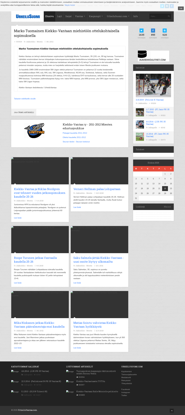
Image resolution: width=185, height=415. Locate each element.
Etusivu (49, 16)
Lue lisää (17, 218)
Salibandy (28, 395)
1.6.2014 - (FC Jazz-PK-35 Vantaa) (157, 135)
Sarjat (68, 16)
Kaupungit (95, 16)
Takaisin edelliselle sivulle (25, 99)
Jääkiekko (142, 103)
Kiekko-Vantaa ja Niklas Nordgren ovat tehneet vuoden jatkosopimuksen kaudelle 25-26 (39, 192)
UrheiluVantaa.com (27, 410)
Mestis (40, 41)
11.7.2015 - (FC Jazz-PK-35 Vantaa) (157, 110)
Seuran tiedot (68, 142)
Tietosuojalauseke (129, 374)
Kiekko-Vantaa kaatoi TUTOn (90, 381)
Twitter (124, 395)
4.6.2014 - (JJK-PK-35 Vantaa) (156, 122)
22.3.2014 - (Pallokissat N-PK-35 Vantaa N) (41, 381)
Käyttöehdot (126, 371)
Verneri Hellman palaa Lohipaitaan (97, 189)
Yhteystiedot (126, 383)
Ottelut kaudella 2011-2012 (74, 137)
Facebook (125, 389)
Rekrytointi (125, 380)
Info (135, 16)
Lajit (59, 16)
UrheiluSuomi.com (117, 16)
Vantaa (79, 16)
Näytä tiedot (70, 5)
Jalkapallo (152, 115)
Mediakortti (126, 377)
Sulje (180, 8)
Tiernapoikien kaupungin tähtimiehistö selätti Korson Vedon (96, 372)
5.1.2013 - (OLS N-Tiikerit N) (34, 391)
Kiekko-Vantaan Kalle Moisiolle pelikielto (97, 391)
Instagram (125, 392)
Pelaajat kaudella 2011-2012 (75, 133)
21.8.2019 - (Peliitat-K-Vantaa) (150, 99)
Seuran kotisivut (83, 142)
